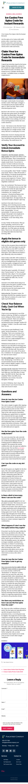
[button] (3, 7)
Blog (2, 771)
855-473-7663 (6, 740)
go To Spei (21, 448)
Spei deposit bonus (8, 662)
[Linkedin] (10, 750)
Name (3, 702)
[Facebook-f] (3, 750)
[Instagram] (14, 750)
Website (3, 716)
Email (3, 709)
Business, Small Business (14, 14)
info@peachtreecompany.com (10, 742)
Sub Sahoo (9, 27)
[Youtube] (7, 750)
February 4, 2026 (20, 27)
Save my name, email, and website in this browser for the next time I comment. (12, 723)
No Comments (15, 29)
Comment (4, 688)
